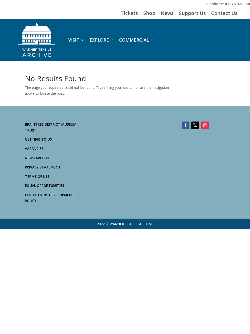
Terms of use (37, 176)
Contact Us (224, 13)
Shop (149, 13)
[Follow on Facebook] (185, 125)
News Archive (37, 158)
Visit (73, 40)
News (167, 13)
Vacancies (34, 148)
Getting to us (38, 139)
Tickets (129, 13)
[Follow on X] (195, 125)
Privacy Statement (43, 167)
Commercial (134, 40)
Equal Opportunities (44, 185)
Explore (99, 40)
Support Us (192, 13)
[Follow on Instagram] (205, 125)
